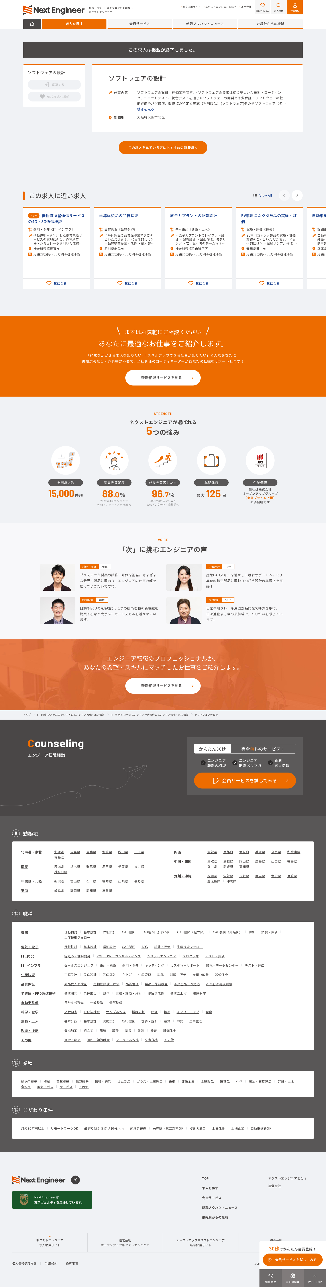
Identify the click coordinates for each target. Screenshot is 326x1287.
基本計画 (70, 1021)
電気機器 (62, 1081)
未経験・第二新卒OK (168, 1128)
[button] (297, 195)
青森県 (75, 852)
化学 (239, 1081)
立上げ (127, 974)
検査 (154, 1030)
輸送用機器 (29, 1081)
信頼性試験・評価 (106, 984)
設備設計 (90, 974)
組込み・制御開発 (77, 956)
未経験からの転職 (271, 23)
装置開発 (70, 993)
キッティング (154, 965)
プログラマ (191, 956)
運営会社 (246, 7)
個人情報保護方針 (24, 1263)
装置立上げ (178, 993)
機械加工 (70, 1030)
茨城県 (59, 866)
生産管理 (144, 974)
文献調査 (70, 1012)
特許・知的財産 (98, 1040)
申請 (180, 1021)
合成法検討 (92, 1012)
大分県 (276, 876)
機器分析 (138, 1012)
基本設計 (90, 932)
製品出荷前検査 (156, 984)
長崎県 (244, 876)
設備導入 (109, 974)
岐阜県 (59, 890)
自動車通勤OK (261, 1128)
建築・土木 (30, 1021)
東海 (24, 890)
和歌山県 (293, 852)
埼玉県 (107, 866)
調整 (115, 1030)
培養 (167, 1012)
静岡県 (75, 890)
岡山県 (244, 861)
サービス (66, 1087)
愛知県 (91, 890)
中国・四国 (183, 861)
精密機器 (82, 1081)
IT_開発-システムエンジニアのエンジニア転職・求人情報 (71, 714)
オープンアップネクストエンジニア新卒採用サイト (200, 1242)
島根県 (228, 861)
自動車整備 (30, 1002)
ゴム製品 (123, 1081)
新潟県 (59, 881)
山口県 (276, 861)
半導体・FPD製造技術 (38, 993)
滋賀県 (212, 852)
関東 (24, 866)
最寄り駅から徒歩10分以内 (104, 1128)
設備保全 (221, 974)
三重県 (107, 890)
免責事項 (72, 1263)
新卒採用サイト (192, 7)
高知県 (244, 866)
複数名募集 (198, 1128)
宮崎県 (292, 876)
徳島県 (292, 861)
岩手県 (91, 852)
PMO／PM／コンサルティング (119, 956)
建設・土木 (286, 1081)
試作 (144, 946)
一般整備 (96, 1002)
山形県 (139, 852)
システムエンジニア (161, 956)
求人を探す (74, 23)
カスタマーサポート (185, 965)
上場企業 (237, 1128)
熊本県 (260, 876)
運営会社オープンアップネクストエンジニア (125, 1242)
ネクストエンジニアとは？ (220, 7)
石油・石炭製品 (260, 1081)
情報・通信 (103, 1081)
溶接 (128, 1030)
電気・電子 (30, 946)
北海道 (59, 852)
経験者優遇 (138, 1128)
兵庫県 (260, 852)
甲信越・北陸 (31, 881)
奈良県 (276, 852)
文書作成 (151, 1040)
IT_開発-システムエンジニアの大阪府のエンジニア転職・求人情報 (150, 714)
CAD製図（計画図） (156, 932)
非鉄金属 (188, 1081)
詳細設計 (109, 932)
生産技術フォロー (77, 937)
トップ (27, 714)
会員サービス (139, 23)
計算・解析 (149, 1021)
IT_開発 (27, 956)
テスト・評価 (215, 956)
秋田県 (123, 852)
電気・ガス (45, 1087)
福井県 (107, 881)
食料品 (26, 1087)
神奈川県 (60, 872)
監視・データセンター (222, 965)
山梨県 (123, 881)
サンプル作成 (116, 1012)
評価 (154, 1012)
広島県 (260, 861)
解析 (252, 932)
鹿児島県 (213, 881)
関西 (177, 852)
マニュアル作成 (127, 1040)
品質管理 (132, 984)
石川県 (91, 881)
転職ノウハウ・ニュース (205, 23)
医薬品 (225, 1081)
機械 (24, 932)
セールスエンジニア (79, 965)
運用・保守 (130, 965)
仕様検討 (70, 932)
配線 (103, 1030)
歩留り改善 (200, 974)
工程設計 (70, 974)
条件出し (90, 993)
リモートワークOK (64, 1128)
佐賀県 (228, 876)
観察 (209, 1012)
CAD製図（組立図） (192, 932)
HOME (32, 24)
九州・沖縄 (183, 876)
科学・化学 (30, 1012)
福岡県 (212, 876)
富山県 (75, 881)
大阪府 (244, 852)
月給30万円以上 (33, 1128)
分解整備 (115, 1002)
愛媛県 (228, 866)
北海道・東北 (31, 852)
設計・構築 (108, 965)
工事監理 (195, 1021)
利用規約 (51, 1263)
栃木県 (75, 866)
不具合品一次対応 (187, 984)
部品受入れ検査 (75, 984)
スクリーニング (188, 1012)
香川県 (212, 866)
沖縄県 (231, 881)
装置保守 (199, 993)
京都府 (228, 852)
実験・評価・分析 (129, 993)
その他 (26, 1040)
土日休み (218, 1128)
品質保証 (28, 984)
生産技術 (28, 974)
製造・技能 (30, 1030)
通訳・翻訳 (72, 1040)
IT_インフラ (31, 965)
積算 (167, 1021)
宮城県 (107, 852)
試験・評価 (269, 932)
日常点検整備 (74, 1002)
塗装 (141, 1030)
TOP (205, 1178)
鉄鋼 (172, 1081)
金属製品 (207, 1081)
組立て (88, 1030)
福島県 (59, 857)
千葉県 (123, 866)
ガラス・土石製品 (150, 1081)
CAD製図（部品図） (227, 932)
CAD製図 (128, 932)
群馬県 (91, 866)
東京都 (139, 866)
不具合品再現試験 (219, 984)
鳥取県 (212, 861)
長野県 (139, 881)
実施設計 (109, 1021)
